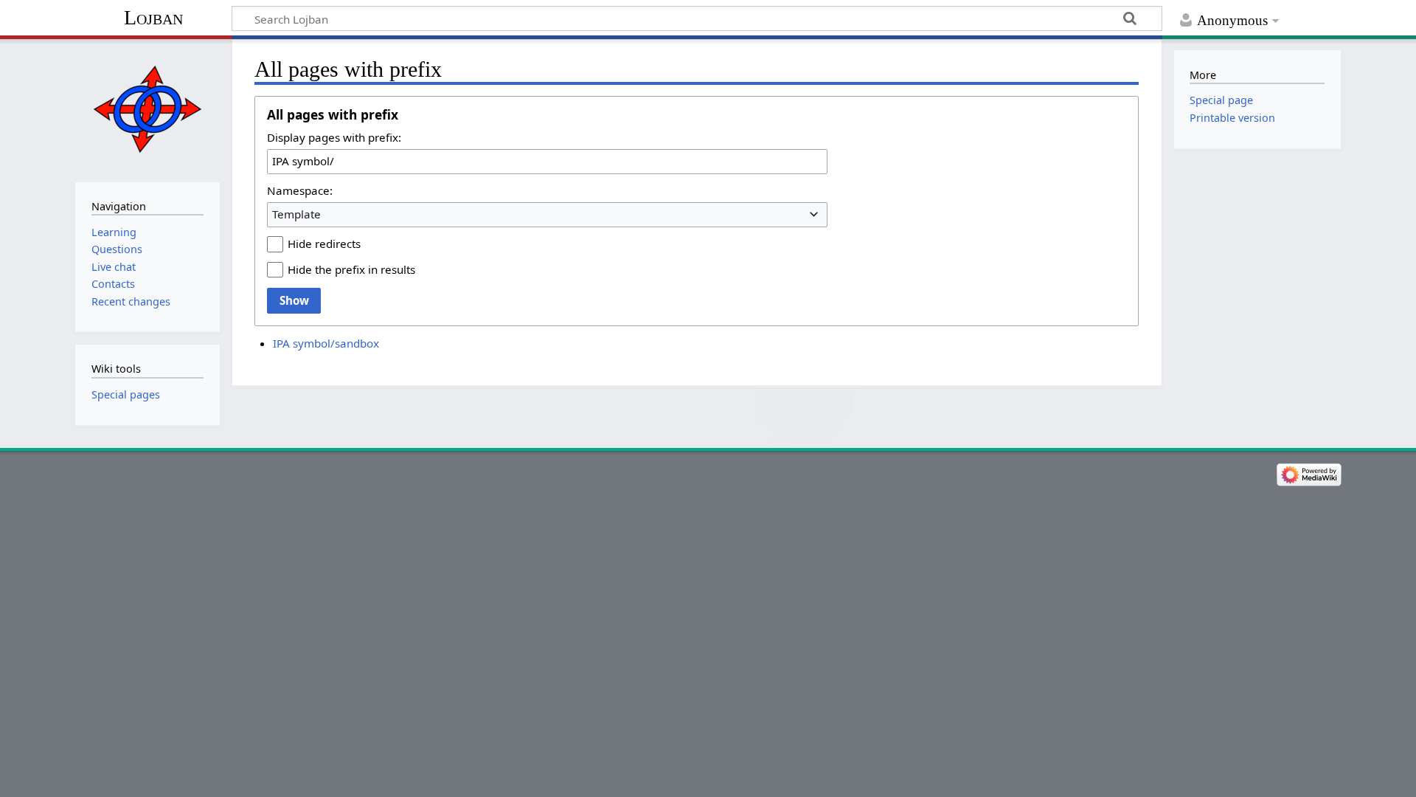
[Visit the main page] (147, 108)
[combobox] (547, 214)
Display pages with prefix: (334, 137)
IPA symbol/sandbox (326, 343)
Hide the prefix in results (351, 269)
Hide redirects (324, 243)
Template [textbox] (296, 214)
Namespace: (300, 190)
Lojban (153, 17)
